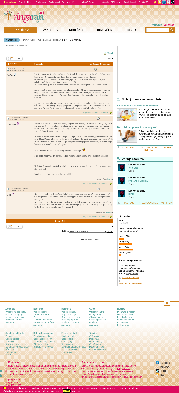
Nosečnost (77, 30)
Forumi (22, 2)
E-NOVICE (143, 2)
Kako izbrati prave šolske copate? (137, 127)
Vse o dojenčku (68, 312)
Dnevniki (9, 341)
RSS (162, 375)
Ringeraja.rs (124, 374)
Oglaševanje (95, 344)
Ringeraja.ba (123, 368)
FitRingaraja (116, 2)
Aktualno (9, 322)
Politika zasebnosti (98, 349)
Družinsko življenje (70, 322)
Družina (93, 322)
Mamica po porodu (70, 320)
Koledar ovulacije (41, 336)
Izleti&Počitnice (88, 2)
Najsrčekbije (67, 339)
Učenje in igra (96, 314)
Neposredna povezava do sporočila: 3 (96, 217)
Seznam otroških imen (16, 344)
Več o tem (76, 391)
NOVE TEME (128, 203)
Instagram (165, 367)
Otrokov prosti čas (97, 320)
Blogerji (30, 2)
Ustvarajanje (67, 344)
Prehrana (66, 2)
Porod (36, 317)
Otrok (131, 171)
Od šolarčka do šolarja (49, 40)
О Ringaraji (94, 336)
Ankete (8, 354)
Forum (25, 40)
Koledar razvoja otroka (44, 341)
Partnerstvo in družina (43, 322)
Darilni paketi (54, 2)
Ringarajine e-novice (43, 347)
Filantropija (66, 352)
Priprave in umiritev (138, 181)
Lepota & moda (124, 317)
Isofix (131, 194)
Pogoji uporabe (96, 347)
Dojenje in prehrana (70, 317)
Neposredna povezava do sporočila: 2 (96, 183)
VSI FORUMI (167, 203)
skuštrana (109, 212)
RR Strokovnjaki (69, 349)
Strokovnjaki (41, 2)
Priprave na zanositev (15, 312)
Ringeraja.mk (136, 377)
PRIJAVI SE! (157, 25)
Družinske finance (125, 320)
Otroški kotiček (130, 2)
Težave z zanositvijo (14, 317)
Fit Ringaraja (123, 325)
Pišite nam (94, 339)
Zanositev (50, 30)
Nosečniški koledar (42, 339)
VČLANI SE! (169, 25)
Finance (75, 2)
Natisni (110, 53)
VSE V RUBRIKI (128, 147)
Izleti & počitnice (125, 314)
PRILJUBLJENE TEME (148, 203)
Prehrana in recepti (126, 312)
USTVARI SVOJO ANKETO (130, 283)
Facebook (165, 363)
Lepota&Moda (103, 2)
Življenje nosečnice (42, 320)
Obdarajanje (67, 341)
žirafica (109, 179)
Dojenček (104, 30)
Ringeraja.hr (127, 371)
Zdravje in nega (96, 317)
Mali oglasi (10, 352)
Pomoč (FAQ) (95, 341)
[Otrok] (33, 40)
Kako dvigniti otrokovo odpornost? (138, 105)
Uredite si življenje (14, 314)
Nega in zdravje (68, 314)
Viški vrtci (133, 168)
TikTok (163, 371)
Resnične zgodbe (13, 320)
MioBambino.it (131, 366)
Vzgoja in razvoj (97, 312)
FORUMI (167, 147)
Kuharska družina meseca (73, 347)
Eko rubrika (122, 322)
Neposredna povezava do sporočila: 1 (96, 113)
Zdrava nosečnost (41, 314)
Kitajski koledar (40, 344)
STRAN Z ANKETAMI (130, 278)
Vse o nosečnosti (41, 312)
